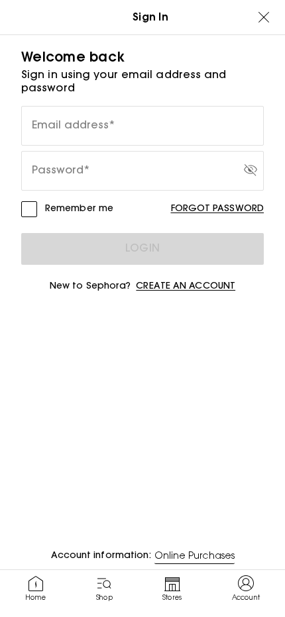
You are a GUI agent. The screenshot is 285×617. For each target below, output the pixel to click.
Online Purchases (194, 556)
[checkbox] (29, 209)
